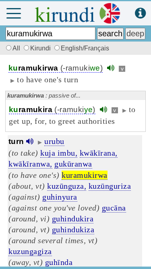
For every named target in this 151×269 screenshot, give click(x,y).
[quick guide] (140, 13)
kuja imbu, (58, 152)
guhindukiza (73, 229)
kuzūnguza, (66, 185)
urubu (54, 141)
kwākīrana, (99, 152)
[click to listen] (110, 68)
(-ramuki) (55, 68)
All (17, 48)
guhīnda (59, 262)
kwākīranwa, (30, 163)
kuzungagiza (30, 251)
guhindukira (73, 218)
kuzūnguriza (110, 185)
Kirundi (41, 48)
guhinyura (59, 196)
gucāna (114, 207)
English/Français (85, 48)
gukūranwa (73, 163)
